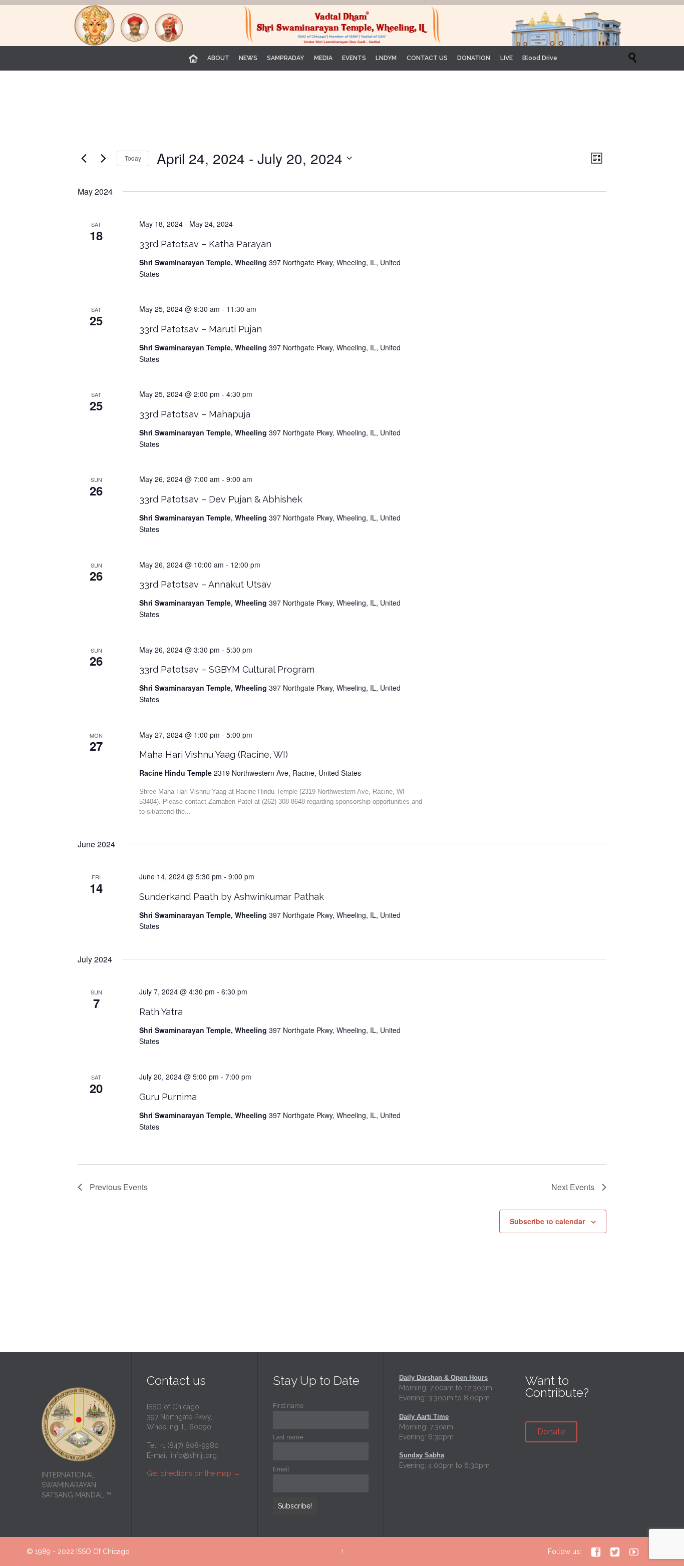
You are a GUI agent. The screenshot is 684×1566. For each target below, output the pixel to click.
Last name (288, 1437)
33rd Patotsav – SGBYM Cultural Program (226, 669)
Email (281, 1469)
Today (133, 158)
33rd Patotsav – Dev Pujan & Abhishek (220, 499)
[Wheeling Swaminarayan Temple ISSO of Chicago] (342, 25)
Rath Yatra (161, 1011)
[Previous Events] (84, 158)
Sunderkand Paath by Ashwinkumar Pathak (231, 896)
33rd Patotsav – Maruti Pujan (200, 329)
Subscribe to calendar (547, 1221)
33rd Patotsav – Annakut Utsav (205, 584)
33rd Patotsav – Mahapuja (194, 414)
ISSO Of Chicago (103, 1551)
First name (288, 1405)
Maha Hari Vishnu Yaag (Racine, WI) (213, 754)
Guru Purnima (168, 1097)
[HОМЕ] (193, 59)
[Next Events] (103, 158)
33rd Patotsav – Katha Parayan (205, 244)
